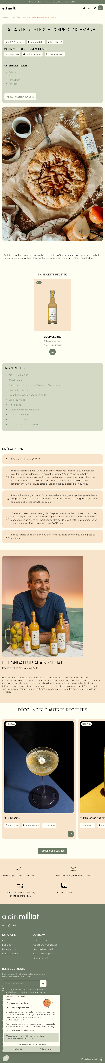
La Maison (7, 945)
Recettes (16, 17)
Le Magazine (9, 949)
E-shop (6, 940)
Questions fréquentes (45, 945)
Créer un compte (42, 953)
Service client (40, 940)
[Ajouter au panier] (52, 352)
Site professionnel (43, 949)
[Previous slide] (3, 2)
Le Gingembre (52, 336)
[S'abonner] (43, 983)
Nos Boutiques (10, 953)
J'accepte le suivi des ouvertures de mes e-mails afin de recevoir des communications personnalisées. (25, 992)
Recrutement (40, 958)
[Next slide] (101, 2)
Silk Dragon (12, 818)
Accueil (5, 17)
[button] (94, 7)
